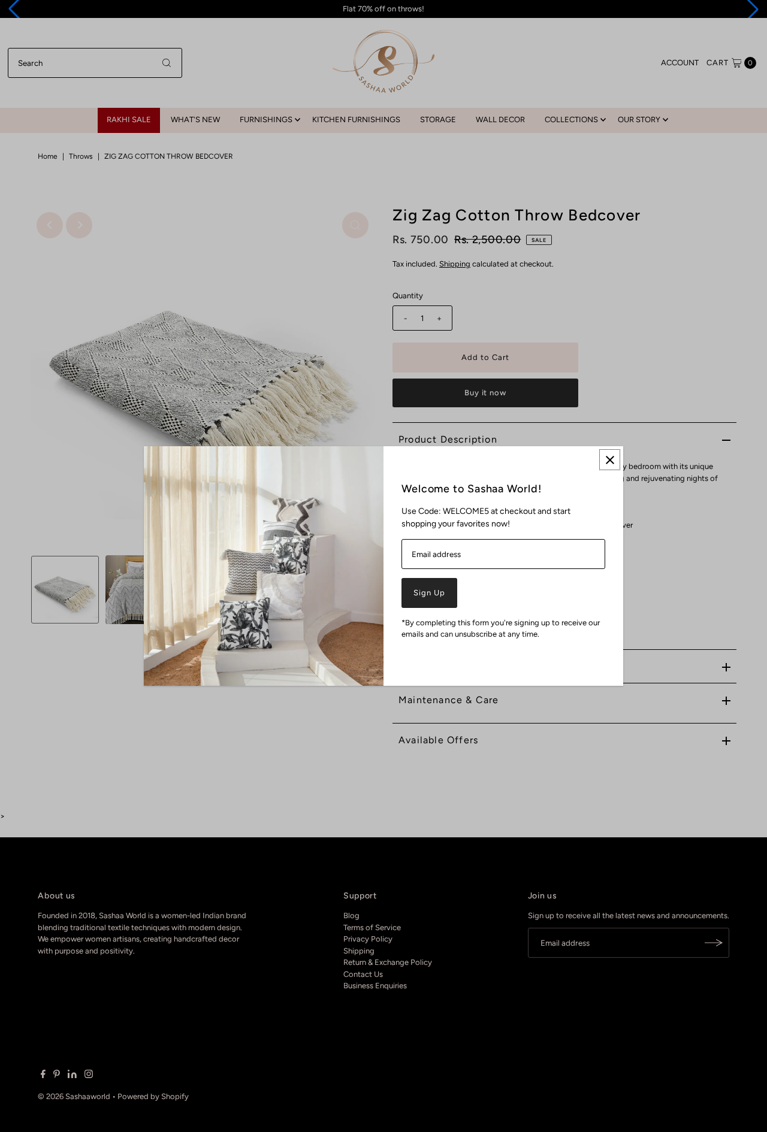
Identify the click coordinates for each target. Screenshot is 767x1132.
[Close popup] (609, 459)
